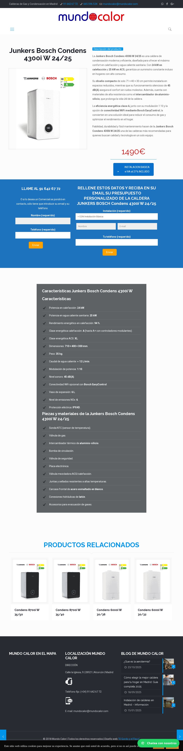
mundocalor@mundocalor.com (120, 3)
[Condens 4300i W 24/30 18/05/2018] (3, 737)
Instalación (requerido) (116, 210)
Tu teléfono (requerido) (117, 236)
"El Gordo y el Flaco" (129, 738)
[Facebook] (167, 4)
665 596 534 (90, 3)
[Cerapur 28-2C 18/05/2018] (180, 737)
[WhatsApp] (162, 4)
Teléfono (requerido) (42, 229)
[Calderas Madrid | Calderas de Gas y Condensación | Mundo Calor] (91, 16)
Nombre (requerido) (43, 215)
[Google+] (172, 4)
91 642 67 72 (70, 3)
